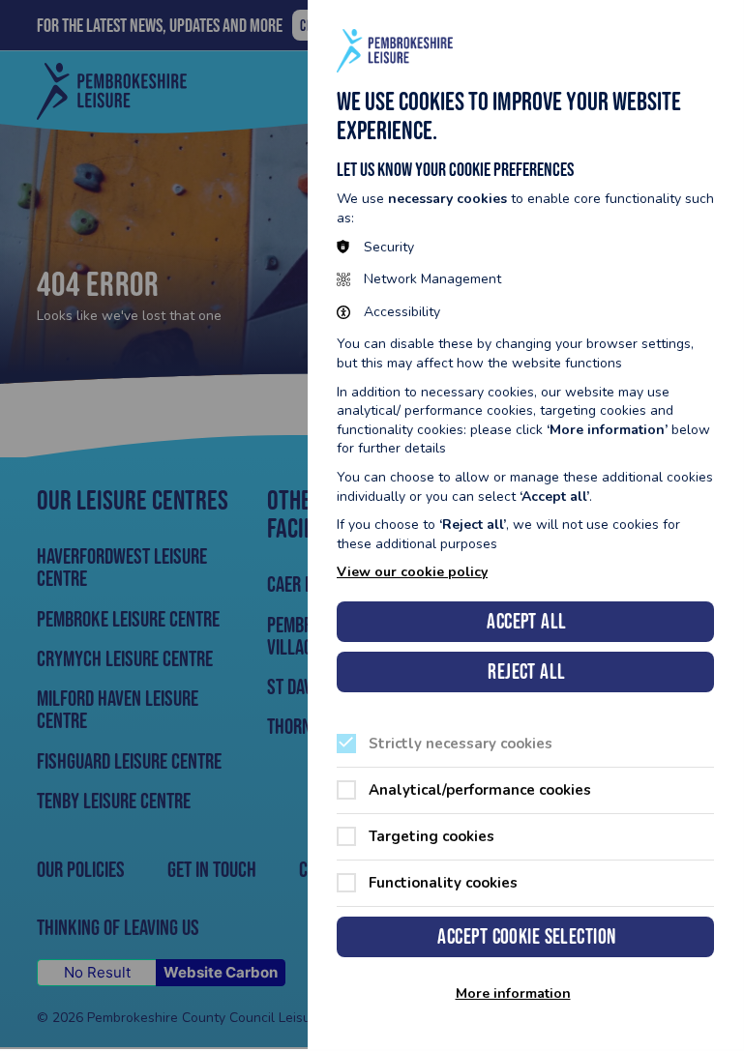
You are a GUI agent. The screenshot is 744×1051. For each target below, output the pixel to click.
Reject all (526, 671)
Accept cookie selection (526, 936)
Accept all (526, 621)
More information (513, 994)
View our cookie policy (412, 572)
